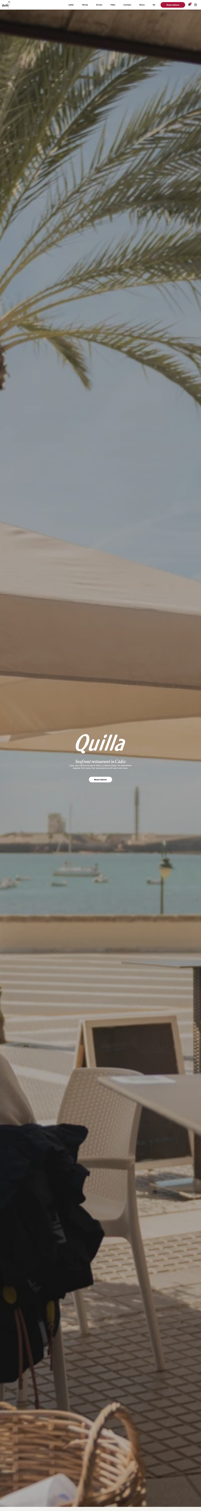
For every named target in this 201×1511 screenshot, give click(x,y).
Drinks (99, 4)
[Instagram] (195, 5)
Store (142, 4)
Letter (71, 4)
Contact (127, 4)
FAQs (112, 4)
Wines (85, 4)
